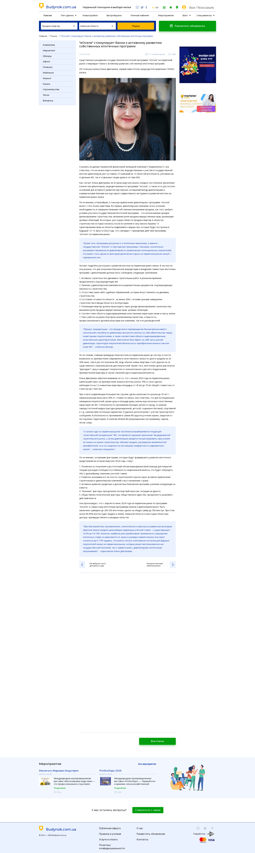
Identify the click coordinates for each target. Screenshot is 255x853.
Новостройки (90, 15)
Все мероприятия (147, 764)
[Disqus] (127, 614)
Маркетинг (49, 50)
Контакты (142, 839)
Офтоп (46, 61)
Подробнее (60, 788)
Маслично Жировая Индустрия (59, 770)
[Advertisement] (57, 151)
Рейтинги (48, 72)
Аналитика (49, 45)
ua (156, 7)
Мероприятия (166, 15)
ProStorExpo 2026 (110, 770)
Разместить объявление (151, 833)
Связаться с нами (147, 810)
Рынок (53, 36)
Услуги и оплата (108, 839)
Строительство (51, 89)
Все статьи (157, 741)
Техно (46, 95)
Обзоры (47, 56)
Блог (185, 15)
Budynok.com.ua (61, 7)
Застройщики (114, 15)
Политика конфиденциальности (112, 846)
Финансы (48, 100)
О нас (140, 828)
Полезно (47, 67)
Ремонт (47, 78)
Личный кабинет (139, 15)
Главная (47, 15)
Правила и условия (110, 833)
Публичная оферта (110, 828)
